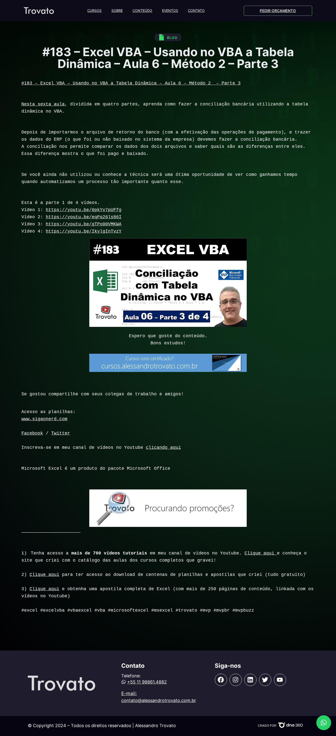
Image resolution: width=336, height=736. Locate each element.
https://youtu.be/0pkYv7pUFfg (84, 209)
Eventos (170, 10)
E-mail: (129, 693)
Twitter (60, 433)
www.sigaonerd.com (44, 419)
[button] (323, 722)
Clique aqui (260, 553)
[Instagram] (235, 680)
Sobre (117, 10)
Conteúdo (142, 10)
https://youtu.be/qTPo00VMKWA (84, 224)
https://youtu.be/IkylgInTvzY (84, 231)
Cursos (94, 10)
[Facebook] (221, 680)
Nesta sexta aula (43, 104)
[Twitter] (265, 680)
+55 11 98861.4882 (147, 682)
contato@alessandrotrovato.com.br (158, 700)
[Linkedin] (250, 680)
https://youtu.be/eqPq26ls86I (84, 217)
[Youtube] (280, 680)
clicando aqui (163, 447)
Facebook (32, 433)
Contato (196, 10)
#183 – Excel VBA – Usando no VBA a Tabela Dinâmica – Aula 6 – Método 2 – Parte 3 (131, 83)
